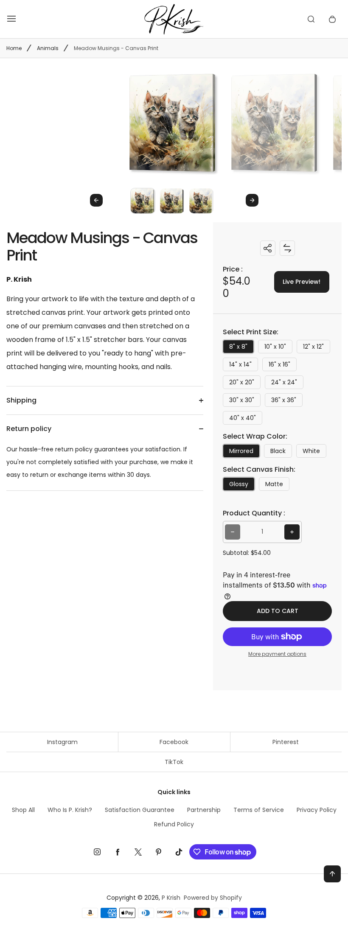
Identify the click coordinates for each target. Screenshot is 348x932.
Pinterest (285, 742)
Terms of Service (258, 810)
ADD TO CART (277, 611)
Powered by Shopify (213, 897)
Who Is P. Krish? (70, 810)
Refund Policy (174, 824)
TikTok (174, 762)
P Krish (171, 897)
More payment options (277, 654)
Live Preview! (301, 281)
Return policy (28, 429)
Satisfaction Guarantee (139, 810)
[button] (142, 200)
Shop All (23, 810)
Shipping (21, 400)
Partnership (204, 810)
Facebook (174, 742)
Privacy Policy (317, 810)
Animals (48, 48)
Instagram (62, 742)
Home (14, 48)
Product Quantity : (254, 513)
